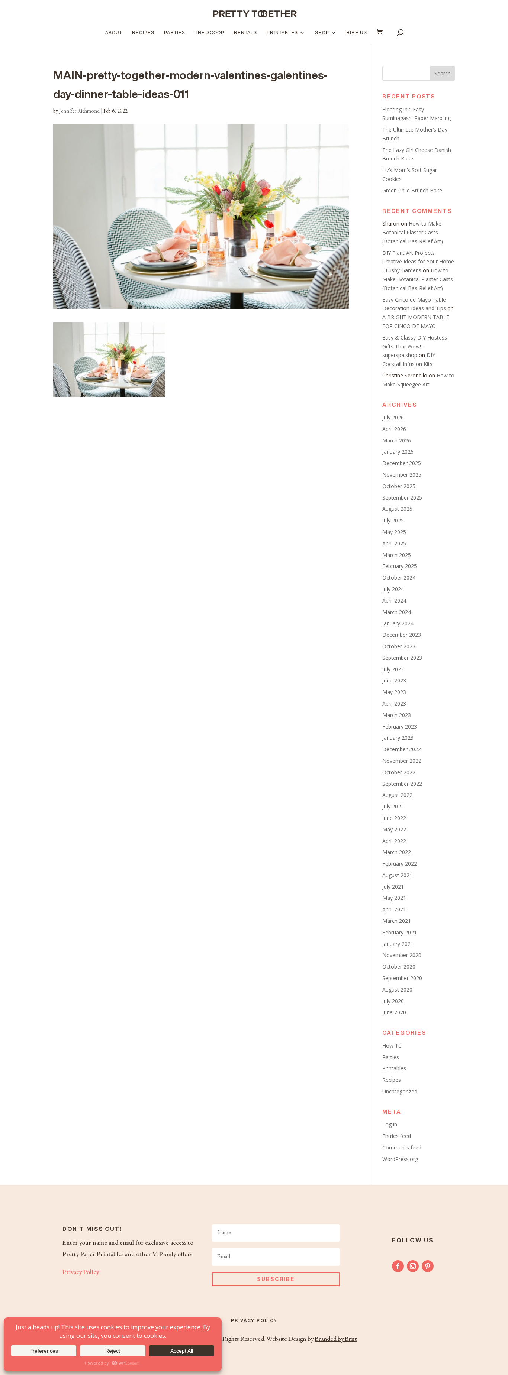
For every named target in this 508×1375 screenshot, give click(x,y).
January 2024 (398, 623)
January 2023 (398, 737)
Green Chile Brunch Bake (412, 190)
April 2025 (394, 543)
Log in (389, 1124)
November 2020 (401, 955)
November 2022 (401, 760)
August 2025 (397, 508)
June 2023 (394, 680)
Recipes (143, 32)
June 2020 (394, 1012)
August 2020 (397, 989)
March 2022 (396, 852)
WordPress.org (400, 1158)
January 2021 (398, 943)
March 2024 (396, 612)
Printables (282, 32)
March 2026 (396, 440)
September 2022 (402, 783)
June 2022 (394, 817)
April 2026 (394, 428)
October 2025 (398, 486)
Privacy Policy (80, 1272)
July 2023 (393, 669)
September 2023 (402, 657)
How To (392, 1045)
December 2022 (401, 749)
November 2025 (401, 474)
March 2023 (396, 715)
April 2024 (394, 600)
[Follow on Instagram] (413, 1266)
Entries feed (396, 1135)
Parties (174, 32)
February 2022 (399, 863)
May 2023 (394, 691)
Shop (322, 32)
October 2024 (398, 577)
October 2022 (398, 772)
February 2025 (399, 566)
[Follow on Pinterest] (428, 1266)
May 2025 (394, 531)
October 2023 (398, 646)
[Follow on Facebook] (398, 1266)
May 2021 (394, 897)
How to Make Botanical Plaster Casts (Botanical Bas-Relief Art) (412, 232)
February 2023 (399, 726)
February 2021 (399, 932)
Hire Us (356, 32)
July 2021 (393, 886)
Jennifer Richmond (79, 111)
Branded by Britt (336, 1339)
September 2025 (402, 497)
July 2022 (393, 806)
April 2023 (394, 703)
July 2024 (393, 589)
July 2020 (393, 1001)
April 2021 (394, 909)
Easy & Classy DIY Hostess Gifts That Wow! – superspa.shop (414, 346)
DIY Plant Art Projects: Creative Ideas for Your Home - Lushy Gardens (418, 261)
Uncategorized (399, 1091)
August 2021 (397, 875)
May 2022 (394, 829)
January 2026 (398, 451)
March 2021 (396, 920)
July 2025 (393, 520)
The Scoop (209, 32)
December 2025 (401, 463)
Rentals (245, 32)
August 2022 (397, 794)
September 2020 (402, 978)
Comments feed (401, 1147)
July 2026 (393, 417)
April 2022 (394, 840)
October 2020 (398, 966)
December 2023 (401, 634)
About (113, 32)
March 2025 (396, 554)
